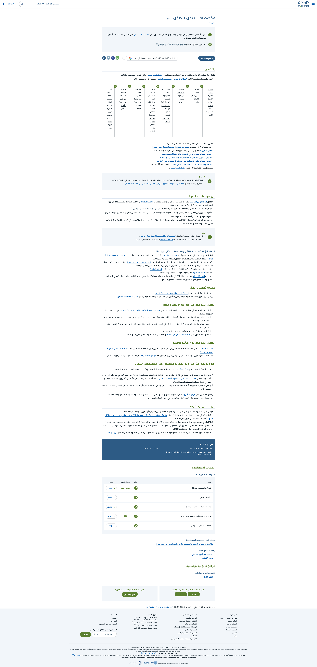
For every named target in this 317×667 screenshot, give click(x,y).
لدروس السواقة (166, 239)
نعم (194, 594)
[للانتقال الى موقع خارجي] (136, 488)
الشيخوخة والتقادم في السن (187, 633)
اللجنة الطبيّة (147, 202)
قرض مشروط (206, 150)
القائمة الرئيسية (191, 618)
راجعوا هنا (112, 432)
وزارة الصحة (207, 558)
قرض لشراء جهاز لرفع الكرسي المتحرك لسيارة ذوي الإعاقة (184, 161)
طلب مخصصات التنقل (127, 297)
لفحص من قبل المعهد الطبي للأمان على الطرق (151, 121)
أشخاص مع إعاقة (191, 624)
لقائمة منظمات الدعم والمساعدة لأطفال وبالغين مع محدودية (184, 544)
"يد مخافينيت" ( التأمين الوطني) (198, 507)
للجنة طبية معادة (110, 124)
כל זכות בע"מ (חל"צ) (149, 653)
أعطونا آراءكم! (231, 630)
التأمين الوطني (205, 497)
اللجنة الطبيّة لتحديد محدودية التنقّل (171, 293)
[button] (313, 3)
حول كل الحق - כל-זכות (228, 618)
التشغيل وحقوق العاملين (188, 621)
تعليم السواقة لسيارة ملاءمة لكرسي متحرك (190, 164)
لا (181, 594)
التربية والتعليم (191, 639)
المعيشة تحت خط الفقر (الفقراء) (185, 627)
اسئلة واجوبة (232, 621)
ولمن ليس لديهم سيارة (163, 147)
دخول (235, 636)
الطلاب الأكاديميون (177, 639)
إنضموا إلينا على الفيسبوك (107, 624)
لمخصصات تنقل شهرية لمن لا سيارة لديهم (157, 236)
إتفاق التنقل (207, 577)
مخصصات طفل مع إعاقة (178, 334)
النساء (194, 636)
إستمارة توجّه (125, 488)
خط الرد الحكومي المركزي (201, 488)
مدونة (114, 618)
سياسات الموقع (231, 627)
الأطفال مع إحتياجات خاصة (200, 448)
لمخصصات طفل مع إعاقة (139, 262)
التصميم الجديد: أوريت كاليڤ (146, 625)
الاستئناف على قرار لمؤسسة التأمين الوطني (122, 102)
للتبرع (234, 633)
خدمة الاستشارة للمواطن (201, 526)
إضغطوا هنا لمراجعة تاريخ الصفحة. (159, 607)
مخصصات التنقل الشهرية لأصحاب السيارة (177, 378)
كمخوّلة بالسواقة (149, 356)
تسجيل (85, 634)
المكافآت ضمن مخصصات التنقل (172, 78)
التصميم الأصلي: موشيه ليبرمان (145, 622)
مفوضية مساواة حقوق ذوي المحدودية (196, 516)
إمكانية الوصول (231, 624)
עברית (11, 4)
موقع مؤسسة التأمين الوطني (171, 44)
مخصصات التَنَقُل (141, 34)
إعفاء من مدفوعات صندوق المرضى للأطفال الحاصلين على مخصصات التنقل (154, 184)
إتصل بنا (114, 621)
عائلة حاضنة (207, 349)
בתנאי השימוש (78, 655)
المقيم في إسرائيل (198, 202)
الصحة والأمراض (191, 630)
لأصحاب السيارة (182, 147)
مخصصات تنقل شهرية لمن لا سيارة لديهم (140, 310)
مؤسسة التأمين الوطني (202, 554)
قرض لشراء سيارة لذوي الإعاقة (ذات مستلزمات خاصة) (186, 154)
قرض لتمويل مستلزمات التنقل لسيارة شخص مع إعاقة (185, 157)
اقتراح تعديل (129, 594)
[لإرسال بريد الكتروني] (125, 516)
